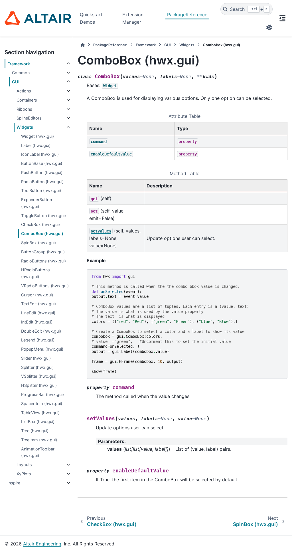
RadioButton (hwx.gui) (42, 181)
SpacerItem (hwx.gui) (41, 403)
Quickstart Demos (91, 18)
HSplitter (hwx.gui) (39, 385)
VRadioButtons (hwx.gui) (45, 285)
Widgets (25, 127)
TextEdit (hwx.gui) (38, 303)
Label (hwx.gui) (35, 145)
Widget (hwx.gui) (37, 136)
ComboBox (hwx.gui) (42, 233)
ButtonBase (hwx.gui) (41, 163)
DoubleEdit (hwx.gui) (41, 331)
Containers (27, 100)
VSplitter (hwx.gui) (38, 376)
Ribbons (24, 109)
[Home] (83, 45)
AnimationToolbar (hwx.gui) (37, 452)
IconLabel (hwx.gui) (40, 154)
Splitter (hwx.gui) (37, 367)
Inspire (13, 482)
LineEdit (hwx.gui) (38, 312)
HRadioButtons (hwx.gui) (35, 273)
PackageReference (187, 14)
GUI (15, 81)
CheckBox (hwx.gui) (40, 224)
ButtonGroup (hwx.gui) (43, 251)
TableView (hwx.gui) (40, 412)
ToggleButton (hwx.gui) (43, 215)
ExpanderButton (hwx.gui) (36, 203)
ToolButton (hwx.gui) (41, 190)
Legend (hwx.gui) (37, 339)
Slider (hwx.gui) (36, 358)
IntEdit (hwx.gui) (36, 322)
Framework (18, 63)
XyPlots (24, 473)
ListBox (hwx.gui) (37, 421)
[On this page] (282, 18)
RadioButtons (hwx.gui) (43, 260)
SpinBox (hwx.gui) (38, 242)
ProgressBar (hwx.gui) (42, 394)
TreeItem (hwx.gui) (39, 439)
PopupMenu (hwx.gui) (42, 349)
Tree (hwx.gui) (34, 430)
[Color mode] (269, 27)
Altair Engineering (42, 544)
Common (21, 72)
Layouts (24, 464)
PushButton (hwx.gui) (41, 172)
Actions (24, 90)
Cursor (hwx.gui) (37, 294)
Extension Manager (132, 18)
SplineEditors (29, 118)
